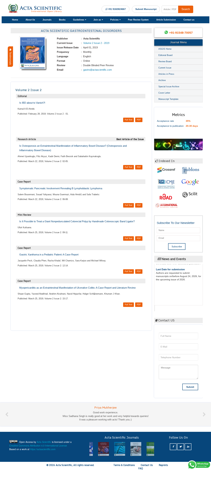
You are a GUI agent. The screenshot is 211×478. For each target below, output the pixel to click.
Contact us (188, 19)
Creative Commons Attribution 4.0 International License (38, 445)
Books (62, 19)
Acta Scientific (167, 307)
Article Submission (166, 19)
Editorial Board (165, 55)
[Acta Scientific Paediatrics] (129, 449)
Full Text (128, 120)
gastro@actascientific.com (97, 69)
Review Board (165, 61)
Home (15, 19)
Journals (47, 19)
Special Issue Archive (168, 86)
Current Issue (164, 67)
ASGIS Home (164, 49)
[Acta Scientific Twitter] (180, 446)
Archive (162, 80)
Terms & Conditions (124, 465)
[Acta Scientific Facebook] (173, 446)
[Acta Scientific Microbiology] (97, 449)
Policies (114, 19)
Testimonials (10, 58)
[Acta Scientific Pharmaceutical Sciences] (113, 449)
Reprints (163, 465)
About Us (30, 19)
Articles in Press (166, 74)
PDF (139, 120)
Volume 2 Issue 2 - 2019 (96, 43)
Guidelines (78, 19)
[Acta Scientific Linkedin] (188, 446)
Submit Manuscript (146, 9)
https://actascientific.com (43, 449)
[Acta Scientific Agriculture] (146, 449)
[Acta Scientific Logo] (36, 8)
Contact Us (147, 465)
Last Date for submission (170, 294)
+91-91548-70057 (181, 32)
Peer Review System (138, 19)
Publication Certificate (168, 282)
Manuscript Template (168, 99)
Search (185, 9)
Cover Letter (164, 93)
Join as (97, 19)
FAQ (140, 468)
